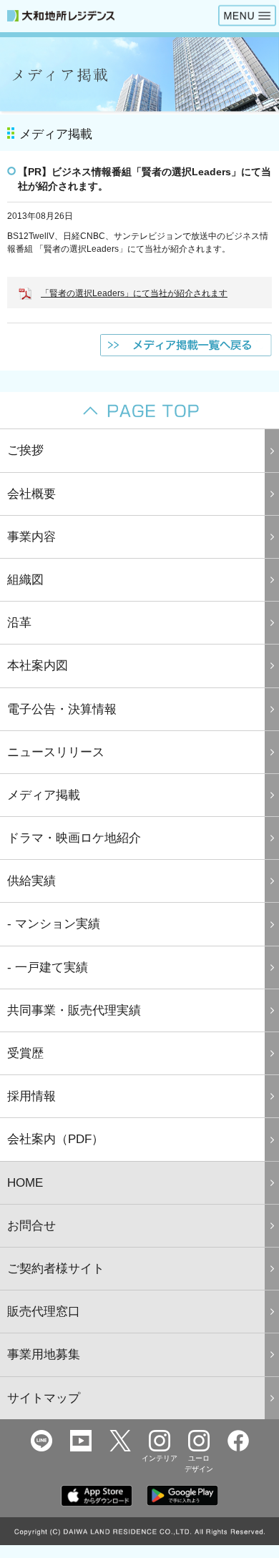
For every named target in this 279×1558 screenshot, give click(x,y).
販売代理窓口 (43, 1311)
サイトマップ (43, 1398)
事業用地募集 (43, 1354)
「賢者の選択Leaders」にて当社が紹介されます (134, 293)
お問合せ (31, 1226)
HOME (25, 1183)
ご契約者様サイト (55, 1268)
